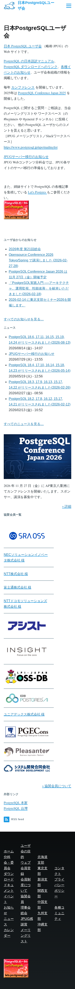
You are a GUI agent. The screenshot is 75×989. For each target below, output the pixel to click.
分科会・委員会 (9, 862)
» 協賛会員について (56, 786)
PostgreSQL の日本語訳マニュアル (29, 61)
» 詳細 (66, 506)
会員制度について (26, 885)
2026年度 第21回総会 (25, 249)
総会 (24, 913)
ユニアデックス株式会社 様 (24, 714)
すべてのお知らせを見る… (24, 319)
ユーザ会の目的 (26, 851)
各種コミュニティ (59, 913)
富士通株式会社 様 (17, 587)
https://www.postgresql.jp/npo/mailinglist (31, 147)
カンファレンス (23, 87)
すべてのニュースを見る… (24, 424)
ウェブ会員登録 (26, 868)
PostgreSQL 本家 (16, 802)
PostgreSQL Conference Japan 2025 (42, 93)
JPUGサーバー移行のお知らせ (26, 156)
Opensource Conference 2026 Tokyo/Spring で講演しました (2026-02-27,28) (38, 260)
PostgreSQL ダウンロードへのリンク (31, 66)
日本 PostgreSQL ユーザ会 (23, 46)
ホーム (9, 851)
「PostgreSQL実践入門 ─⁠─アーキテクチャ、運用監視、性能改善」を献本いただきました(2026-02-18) (39, 288)
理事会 (26, 907)
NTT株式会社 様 (16, 574)
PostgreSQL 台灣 (16, 808)
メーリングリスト (26, 935)
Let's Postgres (37, 192)
